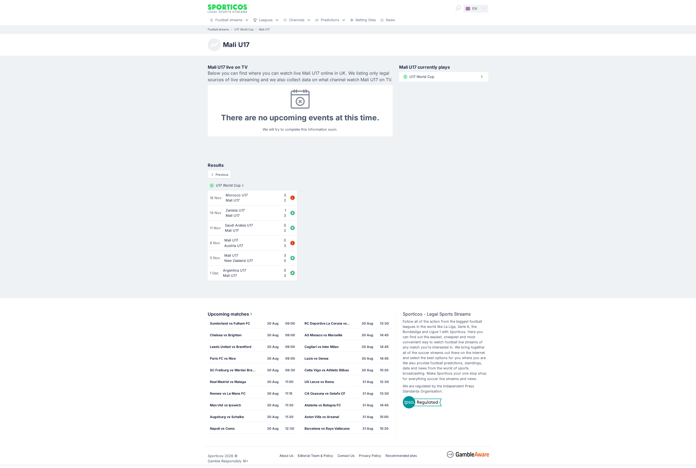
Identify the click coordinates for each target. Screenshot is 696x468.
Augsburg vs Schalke (227, 417)
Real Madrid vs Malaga (228, 382)
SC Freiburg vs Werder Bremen (234, 370)
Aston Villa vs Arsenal (321, 417)
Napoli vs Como (222, 428)
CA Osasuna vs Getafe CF (324, 393)
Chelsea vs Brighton (225, 335)
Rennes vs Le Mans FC (228, 393)
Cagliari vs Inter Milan (321, 347)
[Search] (458, 8)
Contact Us (346, 456)
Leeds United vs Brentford (230, 347)
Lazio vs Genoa (316, 358)
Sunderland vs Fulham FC (230, 323)
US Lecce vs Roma (319, 382)
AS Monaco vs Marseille (323, 335)
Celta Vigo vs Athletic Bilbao (326, 370)
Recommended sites (401, 456)
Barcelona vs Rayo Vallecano (327, 428)
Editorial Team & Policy (315, 456)
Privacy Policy (370, 456)
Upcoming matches (228, 314)
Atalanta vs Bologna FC (322, 405)
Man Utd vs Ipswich (225, 405)
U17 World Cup (228, 185)
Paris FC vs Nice (223, 358)
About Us (286, 456)
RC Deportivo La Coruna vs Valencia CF (329, 323)
